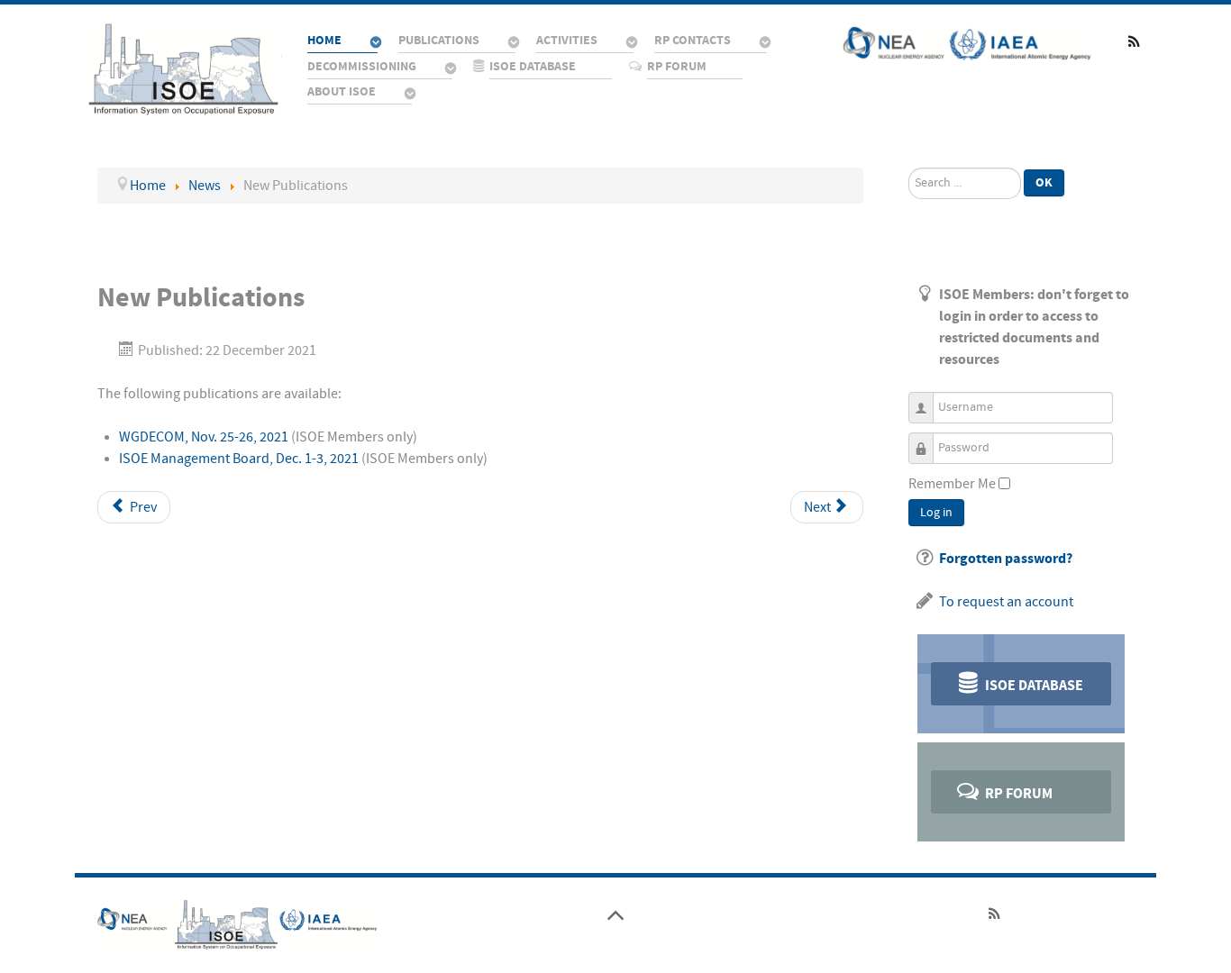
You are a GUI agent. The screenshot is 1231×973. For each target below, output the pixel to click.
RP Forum (1017, 794)
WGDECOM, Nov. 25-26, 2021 (203, 437)
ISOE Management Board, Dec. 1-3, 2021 (239, 458)
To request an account (1006, 602)
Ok (1044, 182)
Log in (936, 512)
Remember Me (952, 484)
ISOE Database (1032, 685)
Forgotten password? (1005, 558)
